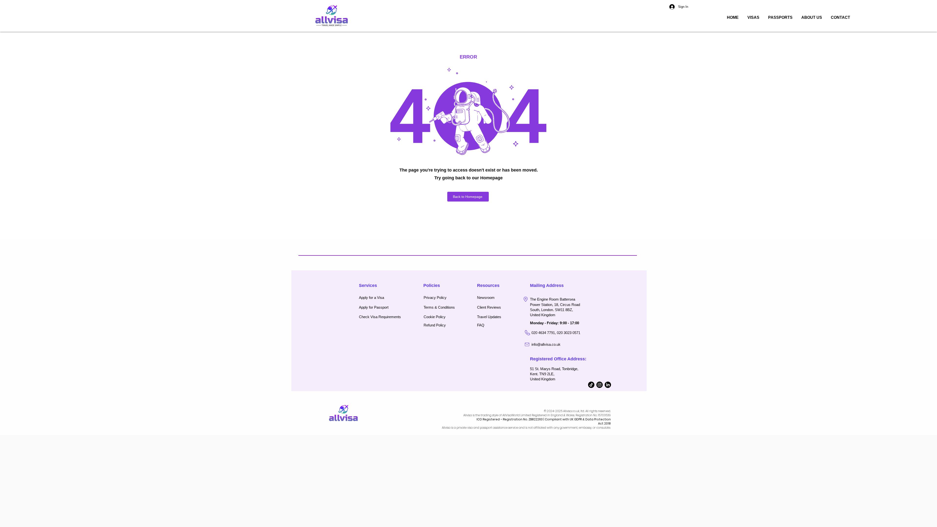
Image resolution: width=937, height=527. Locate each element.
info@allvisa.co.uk (545, 344)
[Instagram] (599, 385)
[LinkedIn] (608, 385)
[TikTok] (591, 385)
